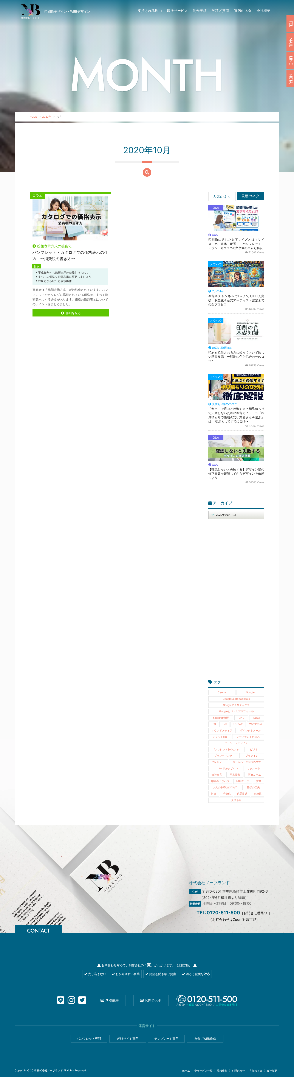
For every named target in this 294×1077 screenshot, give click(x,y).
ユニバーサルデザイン (225, 768)
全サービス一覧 (203, 1070)
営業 (258, 781)
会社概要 (263, 10)
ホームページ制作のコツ (246, 762)
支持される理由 (150, 10)
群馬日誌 (242, 793)
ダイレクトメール (250, 730)
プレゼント (218, 762)
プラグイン (251, 755)
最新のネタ (250, 196)
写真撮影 (235, 774)
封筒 (213, 793)
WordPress (255, 724)
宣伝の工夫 (253, 787)
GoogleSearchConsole (236, 698)
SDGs (256, 717)
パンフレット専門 (89, 1038)
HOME (33, 116)
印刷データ (242, 781)
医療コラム (254, 774)
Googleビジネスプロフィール (236, 711)
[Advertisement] (236, 601)
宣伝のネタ (242, 10)
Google (250, 692)
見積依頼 (111, 1000)
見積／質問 (220, 10)
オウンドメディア (222, 730)
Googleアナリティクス (236, 705)
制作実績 (200, 10)
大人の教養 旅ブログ (225, 787)
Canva (222, 692)
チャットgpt (220, 736)
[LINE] (60, 1000)
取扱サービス (177, 10)
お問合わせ (153, 1000)
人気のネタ (222, 196)
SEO (213, 724)
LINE (241, 717)
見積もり (236, 800)
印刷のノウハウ (220, 781)
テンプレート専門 (166, 1038)
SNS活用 (238, 724)
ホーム (186, 1070)
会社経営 (217, 774)
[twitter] (82, 1000)
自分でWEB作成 (205, 1038)
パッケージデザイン (236, 743)
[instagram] (71, 1000)
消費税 (227, 793)
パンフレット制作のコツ (226, 749)
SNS (224, 724)
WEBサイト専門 (127, 1038)
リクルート (253, 768)
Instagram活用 (220, 717)
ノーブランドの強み (248, 736)
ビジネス (255, 749)
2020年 (46, 116)
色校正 (258, 793)
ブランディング (223, 755)
